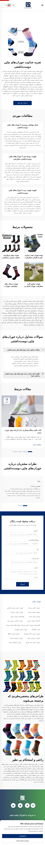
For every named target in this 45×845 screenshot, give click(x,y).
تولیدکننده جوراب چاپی (17, 616)
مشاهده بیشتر (37, 445)
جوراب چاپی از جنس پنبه (15, 621)
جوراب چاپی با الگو (14, 634)
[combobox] (34, 544)
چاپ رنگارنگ (36, 629)
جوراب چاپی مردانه (34, 608)
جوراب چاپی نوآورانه (21, 629)
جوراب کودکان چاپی (15, 642)
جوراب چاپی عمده (34, 616)
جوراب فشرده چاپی (34, 612)
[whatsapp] (33, 805)
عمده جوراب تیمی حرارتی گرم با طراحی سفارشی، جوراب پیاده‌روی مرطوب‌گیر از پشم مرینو (34, 256)
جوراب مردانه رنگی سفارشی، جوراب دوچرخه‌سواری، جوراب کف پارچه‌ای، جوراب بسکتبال (11, 285)
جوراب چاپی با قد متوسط (32, 634)
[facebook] (27, 805)
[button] (30, 451)
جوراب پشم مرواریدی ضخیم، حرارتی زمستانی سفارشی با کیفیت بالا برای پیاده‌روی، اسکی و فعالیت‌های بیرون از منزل (11, 256)
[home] (28, 5)
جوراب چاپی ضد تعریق (33, 642)
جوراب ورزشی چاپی (33, 638)
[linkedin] (13, 805)
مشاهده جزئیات (34, 243)
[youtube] (20, 805)
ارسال (22, 584)
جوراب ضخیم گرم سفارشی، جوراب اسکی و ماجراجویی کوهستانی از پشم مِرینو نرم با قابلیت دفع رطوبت (34, 285)
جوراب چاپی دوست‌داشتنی (15, 608)
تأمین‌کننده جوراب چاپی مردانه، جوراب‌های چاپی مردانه (23, 625)
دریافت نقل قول (22, 103)
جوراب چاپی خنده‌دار (16, 612)
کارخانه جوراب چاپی (33, 621)
